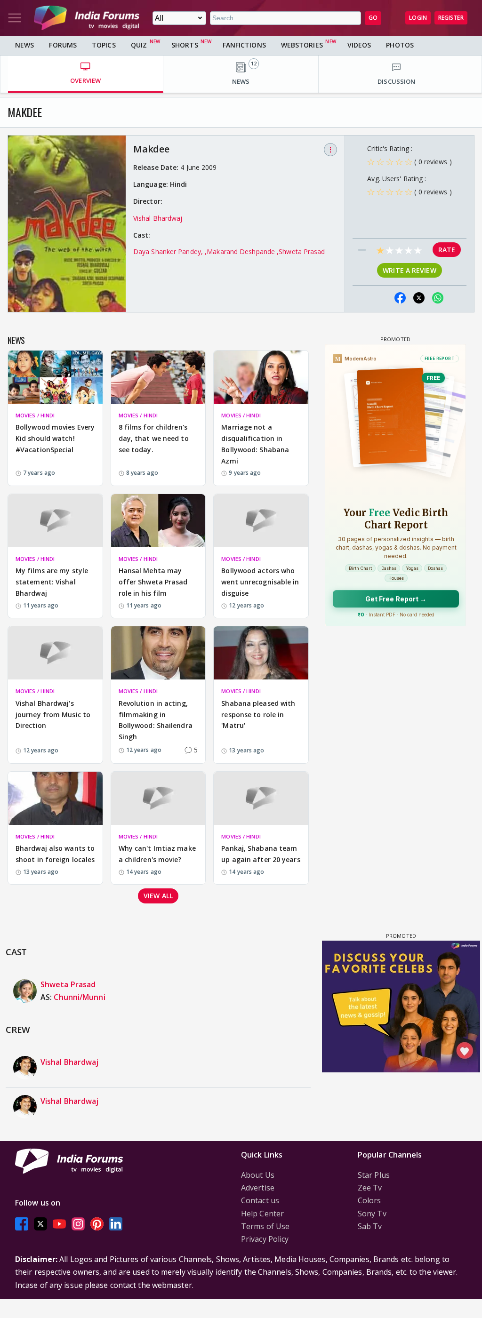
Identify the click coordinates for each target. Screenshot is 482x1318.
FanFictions (244, 44)
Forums (63, 44)
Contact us (260, 1200)
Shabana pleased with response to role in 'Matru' (258, 714)
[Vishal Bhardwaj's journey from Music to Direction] (55, 652)
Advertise (257, 1187)
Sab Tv (370, 1226)
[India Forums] (86, 18)
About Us (257, 1175)
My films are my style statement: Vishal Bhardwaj (52, 582)
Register (451, 18)
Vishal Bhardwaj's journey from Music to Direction (53, 714)
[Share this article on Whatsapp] (437, 297)
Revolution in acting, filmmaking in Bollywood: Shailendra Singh (156, 720)
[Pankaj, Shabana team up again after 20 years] (261, 798)
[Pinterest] (97, 1223)
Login (418, 18)
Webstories (302, 44)
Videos (359, 44)
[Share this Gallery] (381, 297)
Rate (446, 249)
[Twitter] (40, 1223)
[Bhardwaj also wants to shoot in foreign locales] (55, 798)
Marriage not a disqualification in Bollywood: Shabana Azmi (255, 444)
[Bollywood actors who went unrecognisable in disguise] (261, 520)
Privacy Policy (265, 1239)
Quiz (139, 44)
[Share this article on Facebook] (400, 297)
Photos (400, 44)
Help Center (262, 1213)
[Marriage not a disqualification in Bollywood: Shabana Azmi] (261, 377)
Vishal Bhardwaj (158, 218)
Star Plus (374, 1175)
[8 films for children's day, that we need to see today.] (158, 377)
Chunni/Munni (79, 997)
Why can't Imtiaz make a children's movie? (157, 854)
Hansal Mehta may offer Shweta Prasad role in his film (153, 582)
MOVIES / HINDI (35, 415)
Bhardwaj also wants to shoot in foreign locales (55, 854)
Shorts (184, 44)
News (24, 44)
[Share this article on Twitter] (419, 297)
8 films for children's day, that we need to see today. (154, 438)
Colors (369, 1200)
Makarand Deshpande (242, 251)
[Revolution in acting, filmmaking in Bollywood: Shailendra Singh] (158, 652)
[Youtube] (59, 1223)
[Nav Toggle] (14, 18)
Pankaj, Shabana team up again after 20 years (260, 854)
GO (373, 18)
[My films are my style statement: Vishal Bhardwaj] (55, 520)
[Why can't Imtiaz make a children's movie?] (158, 798)
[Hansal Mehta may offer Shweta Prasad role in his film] (158, 520)
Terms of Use (265, 1226)
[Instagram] (78, 1223)
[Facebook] (21, 1223)
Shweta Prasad (302, 251)
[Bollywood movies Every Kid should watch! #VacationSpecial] (55, 377)
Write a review (409, 270)
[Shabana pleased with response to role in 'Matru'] (261, 652)
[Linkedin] (115, 1223)
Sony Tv (372, 1213)
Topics (104, 44)
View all (158, 895)
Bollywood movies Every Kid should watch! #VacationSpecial (55, 438)
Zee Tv (370, 1187)
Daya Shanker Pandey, (169, 251)
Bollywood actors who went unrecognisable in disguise (260, 582)
